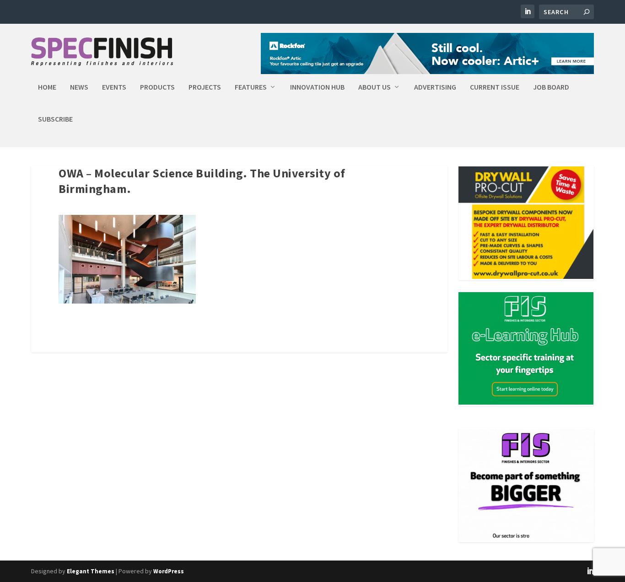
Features (251, 87)
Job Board (551, 87)
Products (157, 87)
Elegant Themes (90, 571)
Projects (205, 87)
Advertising (435, 87)
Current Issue (494, 87)
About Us (374, 87)
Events (114, 87)
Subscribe (55, 119)
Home (47, 87)
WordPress (168, 571)
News (79, 87)
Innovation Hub (317, 87)
